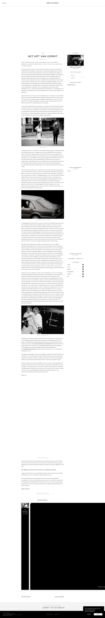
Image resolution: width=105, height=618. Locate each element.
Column (42, 53)
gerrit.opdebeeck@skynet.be (9, 613)
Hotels (68, 266)
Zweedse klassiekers (59, 596)
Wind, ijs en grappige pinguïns (75, 167)
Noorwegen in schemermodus (75, 253)
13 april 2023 (43, 59)
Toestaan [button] (98, 614)
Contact (56, 614)
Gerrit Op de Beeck (52, 3)
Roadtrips (69, 274)
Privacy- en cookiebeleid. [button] (90, 611)
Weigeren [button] (89, 614)
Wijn (68, 276)
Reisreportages (70, 271)
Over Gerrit (49, 614)
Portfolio (69, 269)
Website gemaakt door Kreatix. (7, 615)
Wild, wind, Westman (26, 596)
